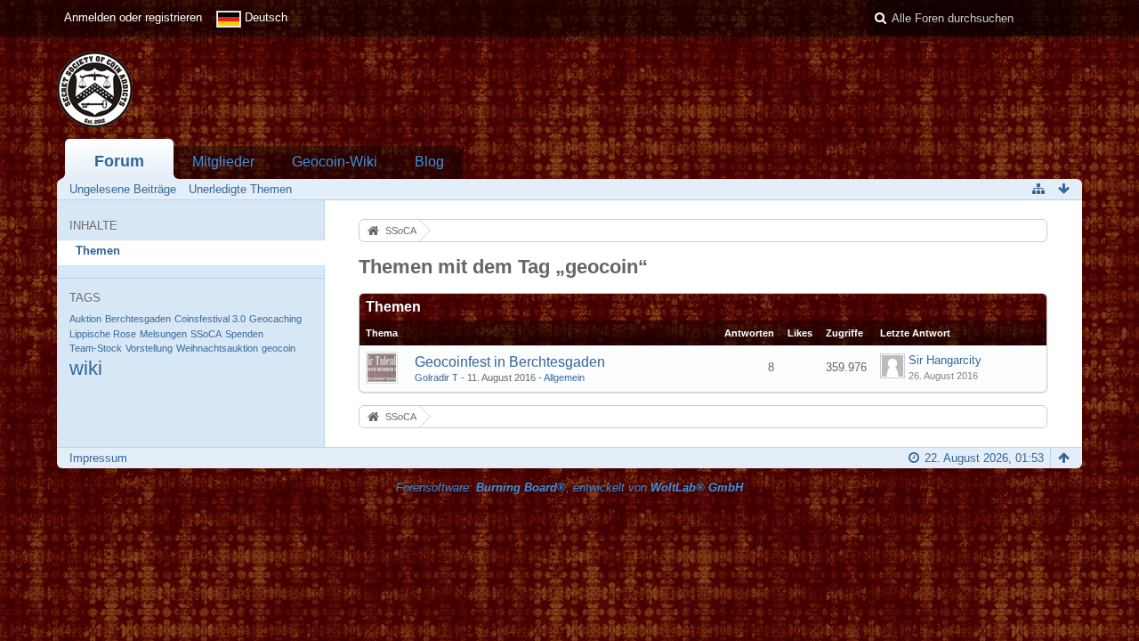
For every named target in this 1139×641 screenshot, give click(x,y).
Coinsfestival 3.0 (210, 318)
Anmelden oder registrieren (133, 17)
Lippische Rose (102, 334)
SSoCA (206, 334)
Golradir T (436, 377)
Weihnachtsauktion (217, 348)
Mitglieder (223, 161)
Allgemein (564, 377)
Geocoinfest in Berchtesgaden (510, 361)
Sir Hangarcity (945, 360)
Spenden (244, 334)
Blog (429, 161)
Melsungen (163, 334)
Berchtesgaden (138, 318)
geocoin (278, 348)
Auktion (85, 318)
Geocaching (275, 318)
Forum (119, 161)
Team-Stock (95, 348)
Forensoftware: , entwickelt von (569, 487)
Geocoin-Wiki (334, 161)
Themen (98, 250)
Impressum (98, 458)
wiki (85, 368)
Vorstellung (149, 348)
